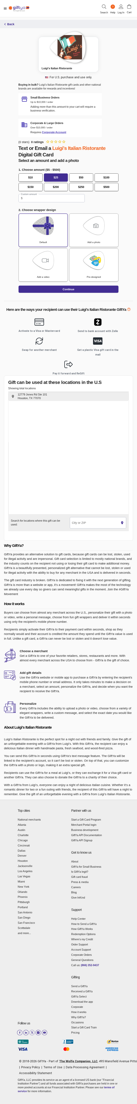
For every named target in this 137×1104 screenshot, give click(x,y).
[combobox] (94, 523)
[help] (129, 310)
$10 (30, 177)
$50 (81, 177)
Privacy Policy (30, 1067)
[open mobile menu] (5, 8)
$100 (106, 177)
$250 (81, 187)
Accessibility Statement (35, 1073)
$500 (106, 187)
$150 (31, 187)
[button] (68, 396)
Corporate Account (54, 132)
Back (10, 24)
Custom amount (29, 194)
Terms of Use (52, 1067)
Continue (68, 289)
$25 (56, 177)
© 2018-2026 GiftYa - (33, 1061)
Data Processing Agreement (85, 1067)
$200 (56, 187)
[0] (129, 6)
